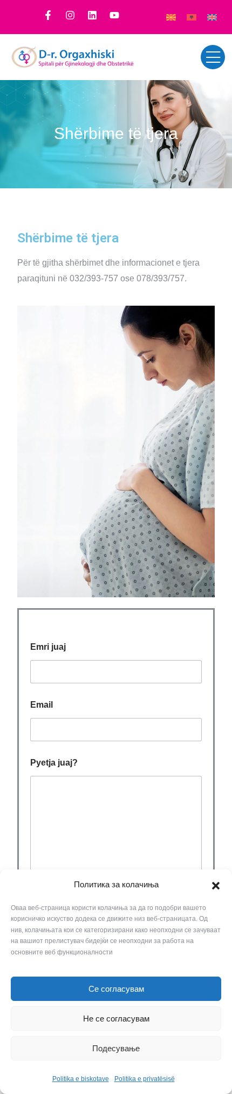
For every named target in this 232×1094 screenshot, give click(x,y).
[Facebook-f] (48, 15)
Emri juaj (48, 646)
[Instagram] (70, 15)
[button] (215, 884)
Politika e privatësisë (144, 1079)
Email (41, 704)
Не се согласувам (116, 1018)
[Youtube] (114, 15)
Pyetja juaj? (54, 762)
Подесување (116, 1048)
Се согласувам (116, 988)
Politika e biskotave (80, 1079)
